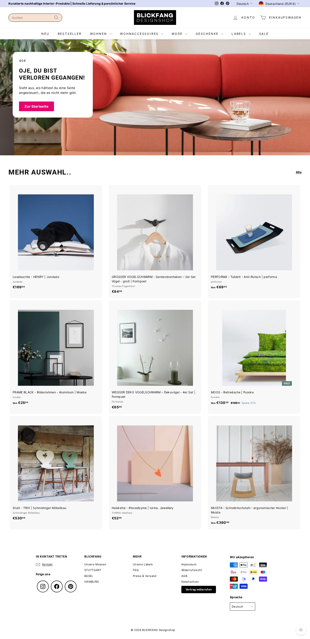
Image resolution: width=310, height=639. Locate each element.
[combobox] (35, 18)
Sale (264, 33)
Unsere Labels (143, 564)
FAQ (136, 570)
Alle (299, 172)
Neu (45, 33)
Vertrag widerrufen (199, 589)
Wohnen (99, 33)
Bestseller (70, 33)
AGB (184, 576)
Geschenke (208, 33)
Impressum (188, 564)
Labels (240, 33)
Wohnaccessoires (140, 33)
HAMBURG (91, 581)
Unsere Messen (95, 564)
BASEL (88, 576)
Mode (178, 33)
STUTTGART (92, 570)
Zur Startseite (36, 106)
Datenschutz (190, 581)
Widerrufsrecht (191, 570)
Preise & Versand (144, 576)
